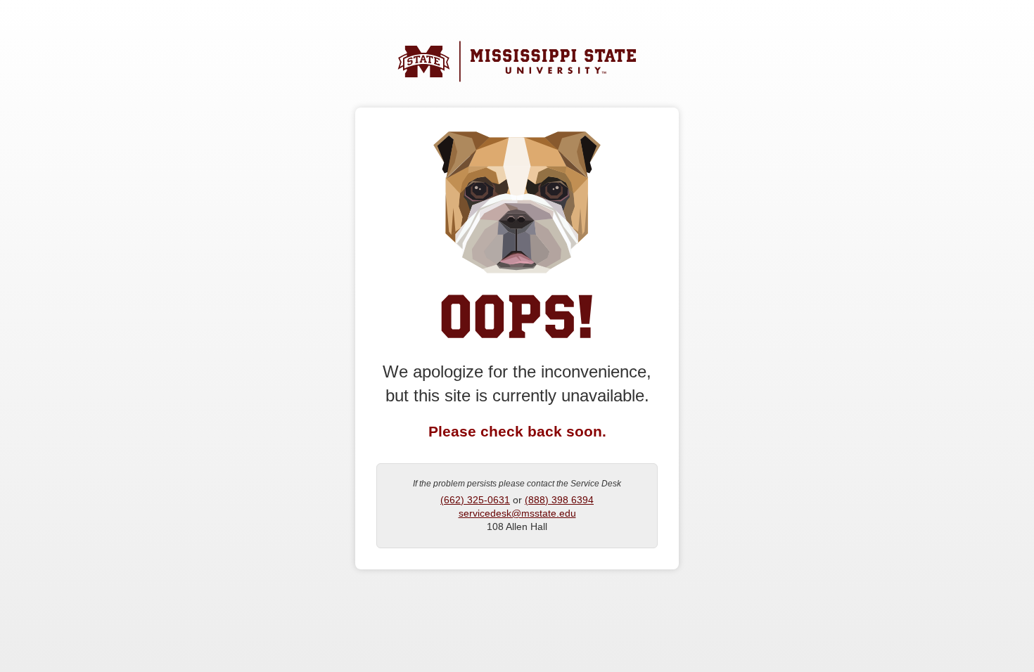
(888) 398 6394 (559, 500)
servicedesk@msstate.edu (517, 513)
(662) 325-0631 (475, 500)
